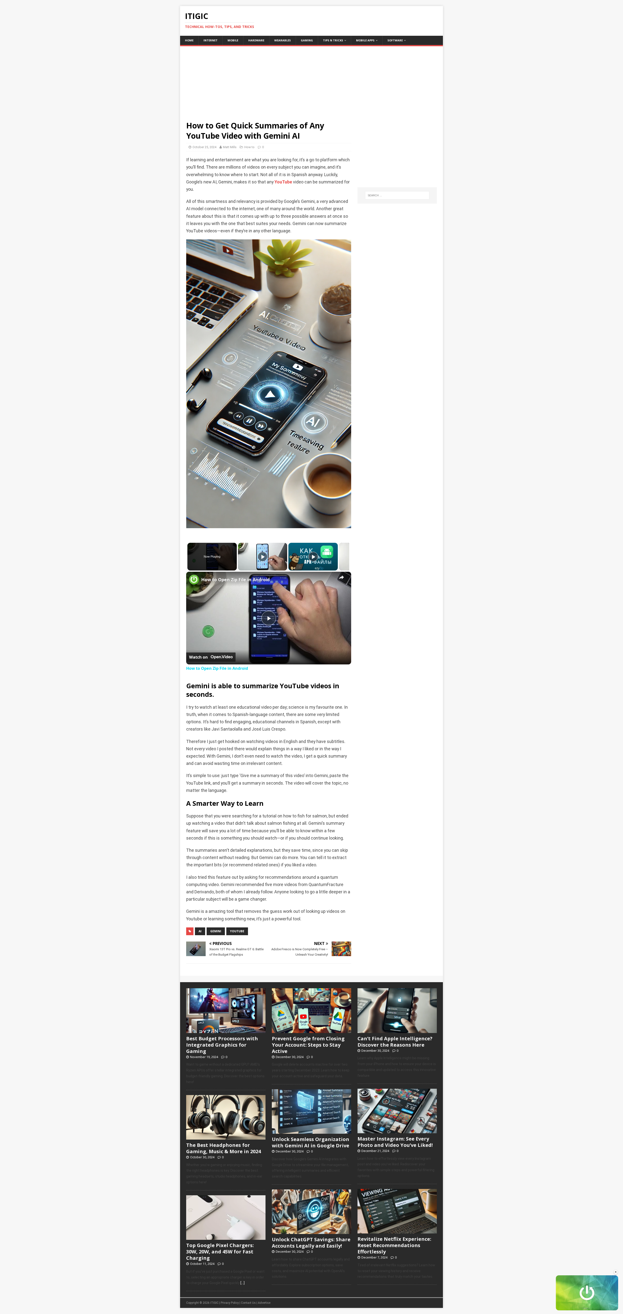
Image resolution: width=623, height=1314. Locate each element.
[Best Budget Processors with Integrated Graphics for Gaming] (226, 1030)
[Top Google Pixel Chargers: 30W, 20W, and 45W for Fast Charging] (226, 1237)
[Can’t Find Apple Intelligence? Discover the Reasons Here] (397, 1030)
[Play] (262, 557)
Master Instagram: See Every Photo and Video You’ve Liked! (395, 1141)
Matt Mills (230, 147)
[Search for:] (397, 195)
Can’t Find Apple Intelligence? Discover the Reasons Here (394, 1041)
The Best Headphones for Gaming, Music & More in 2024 (223, 1148)
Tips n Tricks (333, 40)
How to (249, 147)
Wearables (282, 40)
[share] (341, 577)
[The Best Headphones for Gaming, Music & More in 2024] (226, 1137)
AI (200, 931)
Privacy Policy (230, 1303)
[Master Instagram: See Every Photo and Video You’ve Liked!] (397, 1130)
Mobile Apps (365, 40)
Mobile (233, 40)
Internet (210, 40)
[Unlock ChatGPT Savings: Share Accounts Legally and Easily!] (311, 1231)
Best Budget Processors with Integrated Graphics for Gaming (222, 1044)
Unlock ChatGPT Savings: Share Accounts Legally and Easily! (311, 1242)
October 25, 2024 (204, 147)
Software (395, 40)
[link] (194, 579)
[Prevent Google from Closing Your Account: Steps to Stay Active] (311, 1030)
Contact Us (248, 1303)
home (189, 40)
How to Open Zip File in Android (235, 579)
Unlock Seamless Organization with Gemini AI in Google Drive (310, 1142)
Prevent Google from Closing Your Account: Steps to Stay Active (308, 1044)
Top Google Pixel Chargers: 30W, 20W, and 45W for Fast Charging (220, 1251)
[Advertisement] (311, 80)
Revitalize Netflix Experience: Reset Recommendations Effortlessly (394, 1245)
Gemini (215, 931)
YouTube (283, 182)
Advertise (264, 1303)
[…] (242, 1283)
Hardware (256, 40)
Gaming (307, 40)
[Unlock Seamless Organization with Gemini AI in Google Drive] (311, 1131)
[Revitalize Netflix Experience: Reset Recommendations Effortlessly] (397, 1231)
